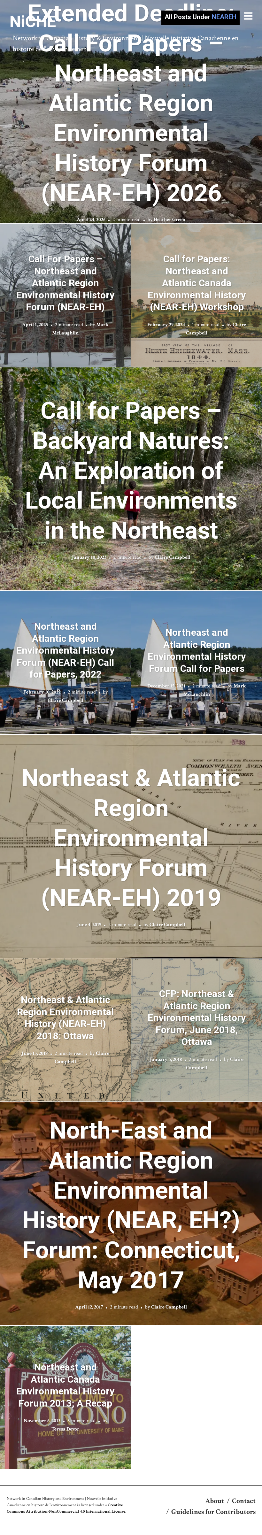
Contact (244, 1501)
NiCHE (33, 21)
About (214, 1501)
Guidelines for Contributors (213, 1511)
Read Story (131, 111)
